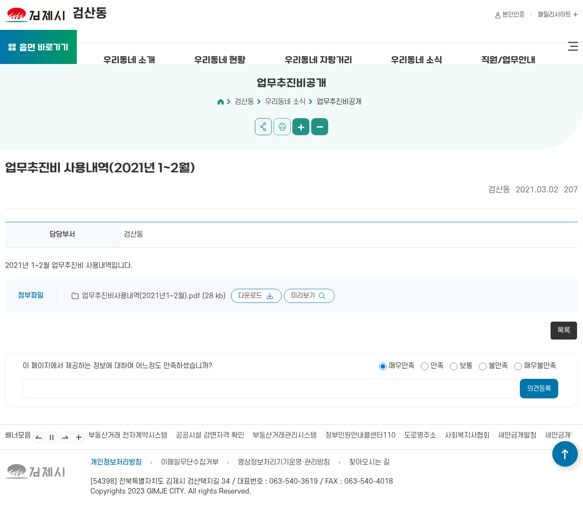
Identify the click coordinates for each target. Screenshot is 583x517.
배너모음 (78, 437)
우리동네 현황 (219, 60)
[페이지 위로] (565, 454)
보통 (466, 366)
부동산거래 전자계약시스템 (114, 435)
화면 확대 (300, 126)
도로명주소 (407, 435)
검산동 (244, 102)
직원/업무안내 (508, 60)
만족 (437, 366)
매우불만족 (540, 366)
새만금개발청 (504, 435)
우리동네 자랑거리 (318, 60)
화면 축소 (319, 126)
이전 (38, 437)
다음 (65, 437)
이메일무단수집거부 (190, 462)
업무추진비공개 (339, 102)
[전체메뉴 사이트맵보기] (573, 46)
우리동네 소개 (129, 60)
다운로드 (250, 295)
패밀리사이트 (555, 14)
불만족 (498, 366)
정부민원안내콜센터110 (347, 435)
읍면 (43, 48)
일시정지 (51, 437)
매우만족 (401, 366)
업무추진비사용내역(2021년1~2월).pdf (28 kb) (154, 296)
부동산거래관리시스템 (271, 435)
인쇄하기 (282, 126)
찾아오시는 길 (369, 462)
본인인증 (513, 14)
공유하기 (263, 126)
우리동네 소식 (416, 60)
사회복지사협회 (453, 435)
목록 (563, 330)
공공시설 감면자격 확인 (197, 435)
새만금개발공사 (554, 435)
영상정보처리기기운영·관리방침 (284, 462)
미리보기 (303, 295)
